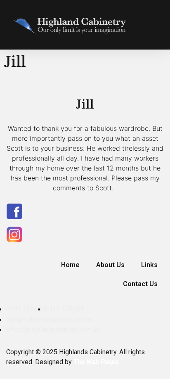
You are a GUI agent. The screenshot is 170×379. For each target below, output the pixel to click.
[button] (156, 24)
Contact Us (140, 284)
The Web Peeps (95, 362)
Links (149, 265)
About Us (110, 265)
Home (70, 265)
